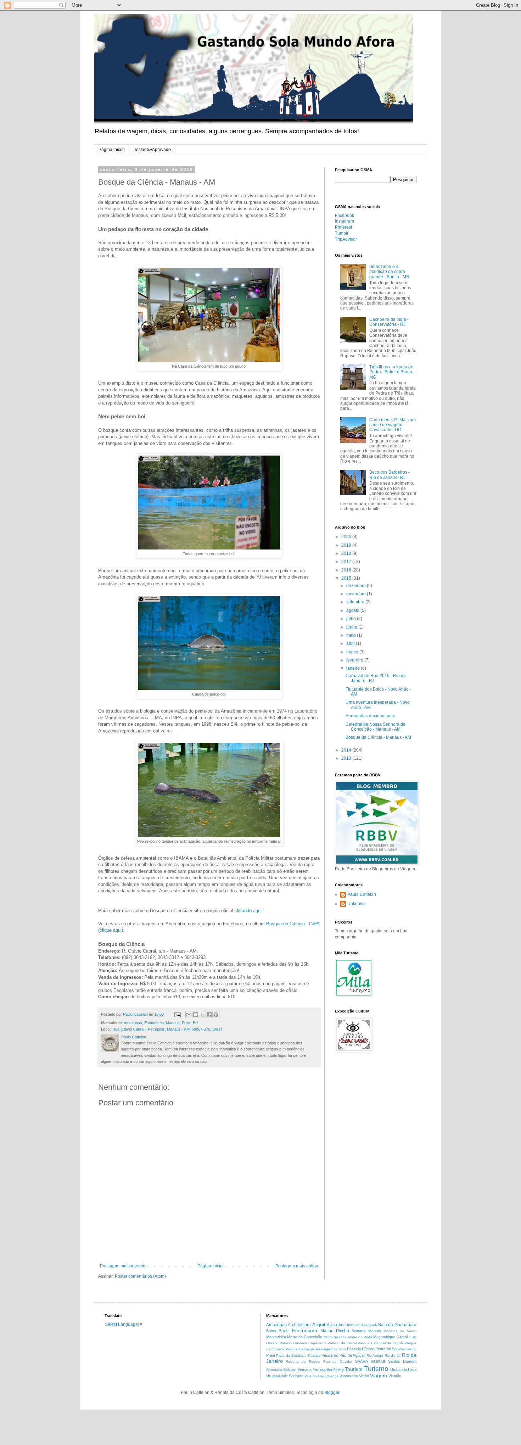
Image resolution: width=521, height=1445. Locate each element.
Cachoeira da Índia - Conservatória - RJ (389, 322)
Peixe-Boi (190, 1023)
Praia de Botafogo (291, 1355)
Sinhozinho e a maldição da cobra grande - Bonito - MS (389, 271)
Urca (412, 1369)
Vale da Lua (314, 1376)
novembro (356, 593)
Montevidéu (276, 1337)
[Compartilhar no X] (202, 1014)
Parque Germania (300, 1349)
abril (351, 643)
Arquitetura (324, 1324)
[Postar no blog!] (195, 1014)
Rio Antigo (374, 1355)
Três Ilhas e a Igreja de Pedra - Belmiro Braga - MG (392, 372)
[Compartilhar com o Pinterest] (215, 1014)
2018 (346, 553)
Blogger (331, 1392)
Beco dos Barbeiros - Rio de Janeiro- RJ (389, 475)
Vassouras (349, 1376)
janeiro (353, 668)
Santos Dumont (402, 1361)
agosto (353, 610)
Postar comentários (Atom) (140, 1276)
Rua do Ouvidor (338, 1361)
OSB (412, 1337)
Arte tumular (349, 1325)
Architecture (299, 1324)
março (352, 651)
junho (352, 627)
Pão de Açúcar (352, 1355)
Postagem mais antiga (296, 1265)
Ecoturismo (154, 1023)
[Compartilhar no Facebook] (209, 1014)
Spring (338, 1370)
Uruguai (273, 1376)
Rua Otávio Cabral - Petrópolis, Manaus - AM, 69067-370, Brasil (167, 1029)
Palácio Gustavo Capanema (303, 1343)
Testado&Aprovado (152, 149)
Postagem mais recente (122, 1265)
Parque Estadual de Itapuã (380, 1343)
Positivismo (407, 1349)
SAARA (361, 1361)
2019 (346, 545)
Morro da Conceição (305, 1337)
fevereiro (355, 660)
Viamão (394, 1376)
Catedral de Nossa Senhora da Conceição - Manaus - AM (375, 727)
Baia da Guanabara (397, 1324)
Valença (331, 1376)
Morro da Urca (335, 1337)
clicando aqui (248, 910)
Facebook (344, 215)
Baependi (369, 1325)
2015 (346, 578)
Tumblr (341, 233)
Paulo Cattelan (361, 894)
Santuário (274, 1370)
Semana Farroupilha (314, 1369)
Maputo (374, 1331)
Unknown (356, 903)
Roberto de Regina (303, 1361)
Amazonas (133, 1023)
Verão (364, 1376)
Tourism (354, 1369)
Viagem (378, 1375)
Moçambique (384, 1337)
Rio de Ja (392, 1355)
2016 (346, 570)
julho (351, 618)
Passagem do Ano (331, 1349)
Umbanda (398, 1369)
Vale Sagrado (292, 1376)
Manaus (173, 1023)
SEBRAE (378, 1361)
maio (351, 635)
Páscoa (314, 1355)
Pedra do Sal (386, 1349)
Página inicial (112, 149)
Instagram (344, 221)
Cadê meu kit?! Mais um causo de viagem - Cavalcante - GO (392, 425)
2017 (346, 561)
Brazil (284, 1330)
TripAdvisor (346, 239)
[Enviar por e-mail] (188, 1014)
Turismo (376, 1368)
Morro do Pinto (360, 1337)
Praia (270, 1355)
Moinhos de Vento (399, 1331)
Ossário (272, 1343)
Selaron (289, 1369)
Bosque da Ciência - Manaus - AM (378, 737)
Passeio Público (360, 1349)
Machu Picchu (334, 1330)
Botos (271, 1331)
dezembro (356, 585)
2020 (346, 536)
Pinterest (343, 227)
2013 (346, 758)
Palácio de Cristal (341, 1343)
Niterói (402, 1337)
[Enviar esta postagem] (177, 1014)
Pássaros (329, 1355)
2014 (346, 750)
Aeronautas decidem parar (371, 715)
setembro (355, 601)
